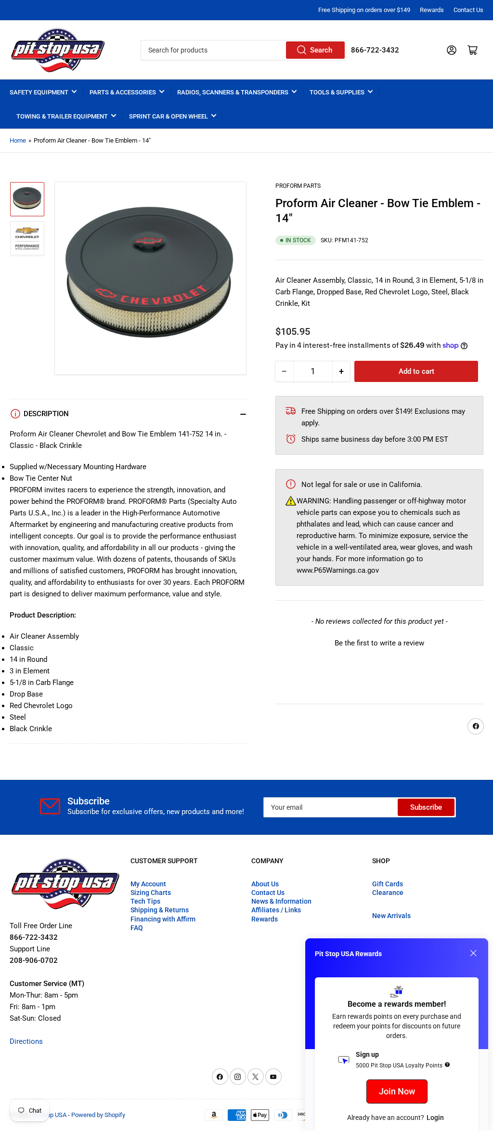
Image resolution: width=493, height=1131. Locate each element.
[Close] (473, 953)
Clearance (387, 892)
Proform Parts (298, 186)
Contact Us (468, 9)
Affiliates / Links (276, 910)
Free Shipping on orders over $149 (364, 9)
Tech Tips (145, 901)
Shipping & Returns (159, 910)
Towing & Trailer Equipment (62, 116)
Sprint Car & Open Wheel (168, 116)
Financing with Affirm (162, 919)
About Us (265, 884)
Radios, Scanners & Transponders (232, 92)
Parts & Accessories (123, 92)
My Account (148, 884)
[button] (379, 642)
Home (18, 140)
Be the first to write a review (379, 643)
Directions (26, 1041)
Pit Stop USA (49, 1114)
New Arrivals (391, 916)
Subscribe (426, 807)
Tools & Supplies (337, 92)
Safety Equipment (39, 92)
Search (321, 50)
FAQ (136, 928)
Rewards (432, 9)
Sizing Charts (150, 892)
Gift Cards (387, 884)
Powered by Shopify (98, 1114)
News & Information (281, 901)
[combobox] (243, 50)
